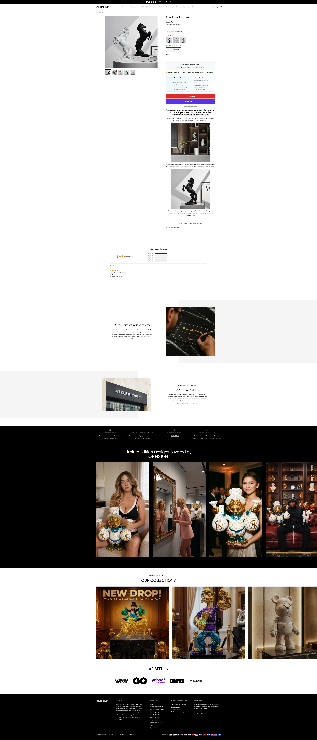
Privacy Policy (154, 720)
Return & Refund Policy (156, 722)
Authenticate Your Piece (188, 7)
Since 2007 (132, 734)
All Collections (132, 7)
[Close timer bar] (315, 2)
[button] (170, 227)
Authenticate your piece (157, 709)
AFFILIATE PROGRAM (156, 707)
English (207, 7)
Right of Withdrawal (155, 728)
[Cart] (220, 7)
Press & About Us (151, 7)
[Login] (217, 7)
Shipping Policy (154, 717)
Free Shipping (176, 24)
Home (123, 7)
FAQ (177, 7)
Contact (161, 7)
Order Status (170, 7)
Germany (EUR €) (101, 734)
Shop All (141, 7)
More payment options (190, 106)
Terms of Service (154, 712)
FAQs (151, 725)
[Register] (219, 713)
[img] (114, 270)
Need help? (169, 231)
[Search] (213, 7)
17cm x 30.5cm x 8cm (173, 49)
